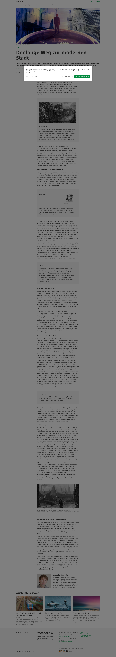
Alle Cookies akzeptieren (82, 76)
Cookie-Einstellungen (31, 76)
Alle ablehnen (67, 76)
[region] (58, 73)
